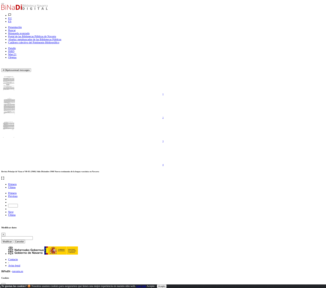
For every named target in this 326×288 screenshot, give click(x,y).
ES (9, 21)
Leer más (141, 286)
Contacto (13, 259)
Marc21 (12, 54)
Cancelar (19, 241)
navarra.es (17, 271)
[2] (9, 105)
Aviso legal (14, 265)
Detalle (12, 48)
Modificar (7, 241)
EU (10, 18)
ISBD (11, 51)
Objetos (12, 57)
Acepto (151, 286)
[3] (9, 129)
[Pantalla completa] (163, 178)
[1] (9, 82)
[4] (9, 153)
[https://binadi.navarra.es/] (24, 8)
